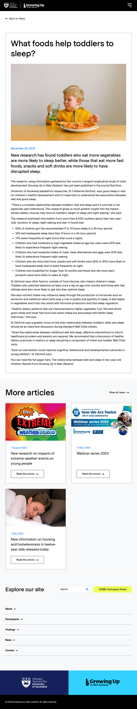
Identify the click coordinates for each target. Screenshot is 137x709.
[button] (129, 5)
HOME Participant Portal (112, 589)
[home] (24, 5)
